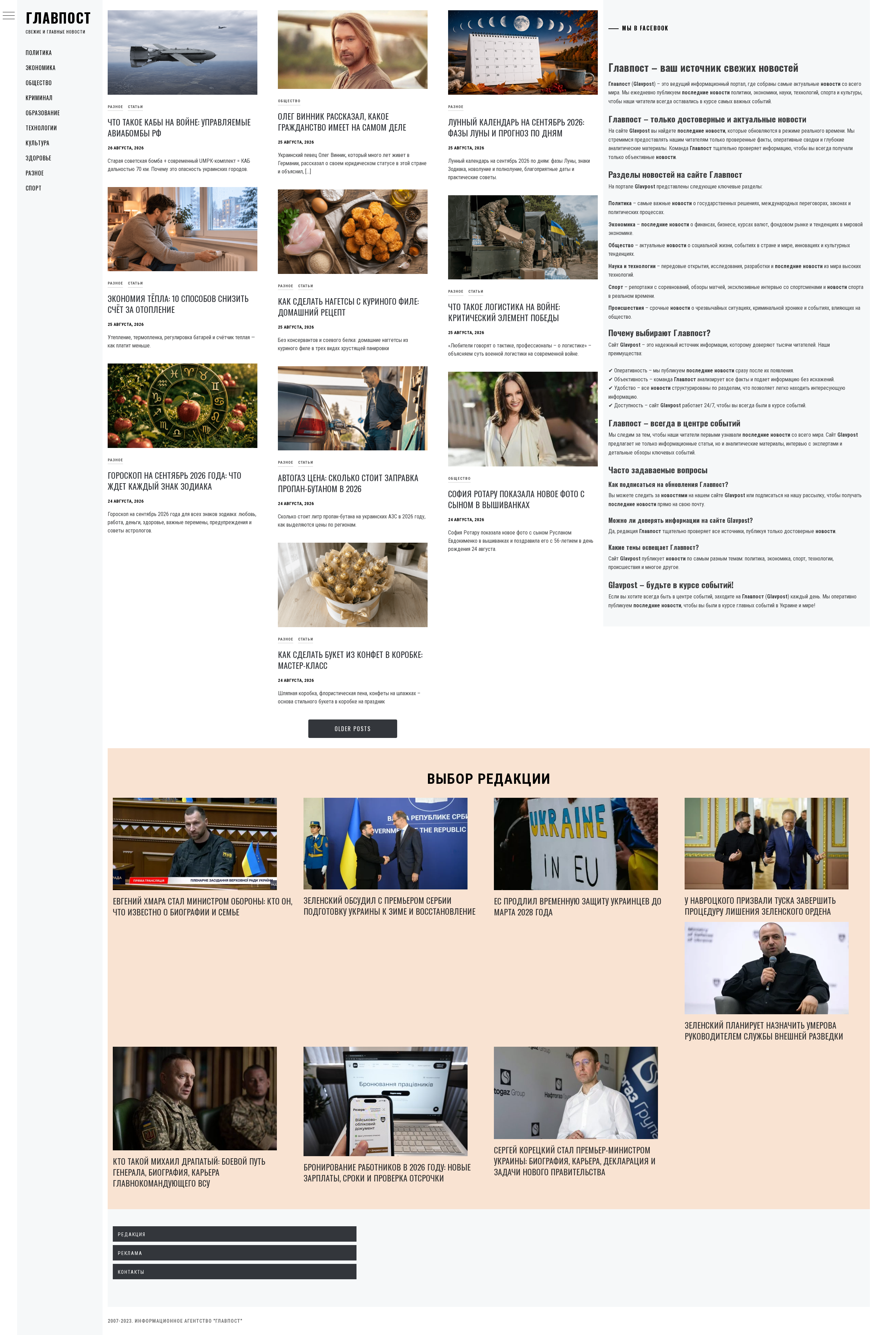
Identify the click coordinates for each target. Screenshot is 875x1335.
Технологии (41, 128)
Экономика (41, 68)
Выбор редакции (489, 778)
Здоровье (38, 158)
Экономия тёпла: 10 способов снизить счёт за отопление (178, 303)
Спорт (34, 188)
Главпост (58, 17)
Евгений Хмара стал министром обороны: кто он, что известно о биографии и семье (202, 906)
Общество (39, 83)
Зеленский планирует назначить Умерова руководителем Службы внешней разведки (764, 1030)
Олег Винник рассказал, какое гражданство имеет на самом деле (342, 121)
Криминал (39, 98)
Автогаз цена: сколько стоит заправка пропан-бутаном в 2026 (348, 482)
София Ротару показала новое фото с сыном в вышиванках (516, 499)
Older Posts (353, 729)
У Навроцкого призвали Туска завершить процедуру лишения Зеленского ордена (760, 905)
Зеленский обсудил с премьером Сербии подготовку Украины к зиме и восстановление (389, 905)
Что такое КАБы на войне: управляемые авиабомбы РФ (179, 127)
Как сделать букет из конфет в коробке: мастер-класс (350, 659)
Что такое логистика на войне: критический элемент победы (504, 311)
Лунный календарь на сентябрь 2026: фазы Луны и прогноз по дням (516, 127)
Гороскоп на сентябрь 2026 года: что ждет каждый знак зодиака (174, 480)
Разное (35, 173)
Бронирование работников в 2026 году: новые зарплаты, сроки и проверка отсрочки (387, 1172)
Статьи (135, 107)
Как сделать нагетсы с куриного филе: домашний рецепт (348, 306)
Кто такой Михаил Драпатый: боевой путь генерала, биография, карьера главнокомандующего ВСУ (189, 1172)
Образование (43, 113)
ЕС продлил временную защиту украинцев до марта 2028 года (577, 906)
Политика (39, 53)
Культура (38, 143)
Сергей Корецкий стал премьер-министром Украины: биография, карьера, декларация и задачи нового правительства (575, 1161)
